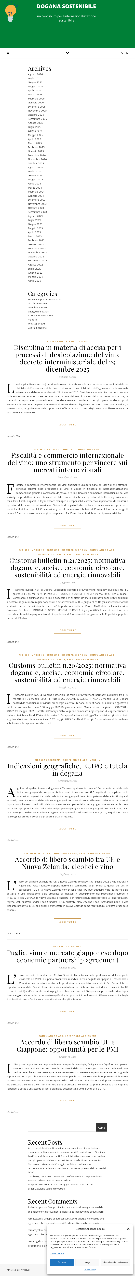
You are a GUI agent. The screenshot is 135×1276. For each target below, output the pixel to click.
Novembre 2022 (37, 252)
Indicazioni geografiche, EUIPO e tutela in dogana (68, 769)
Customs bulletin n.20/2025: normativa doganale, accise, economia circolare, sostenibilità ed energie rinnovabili (67, 672)
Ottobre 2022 (36, 256)
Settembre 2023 (37, 211)
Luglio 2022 (34, 268)
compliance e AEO (38, 307)
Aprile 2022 (34, 280)
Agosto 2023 (35, 216)
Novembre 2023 (37, 203)
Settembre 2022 (37, 260)
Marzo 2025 (35, 143)
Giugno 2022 (35, 272)
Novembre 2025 (37, 110)
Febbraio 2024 (36, 191)
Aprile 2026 (34, 90)
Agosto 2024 (35, 167)
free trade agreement (40, 315)
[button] (128, 1229)
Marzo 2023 (35, 236)
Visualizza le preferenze (115, 1262)
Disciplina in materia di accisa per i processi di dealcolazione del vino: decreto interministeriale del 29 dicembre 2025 (67, 358)
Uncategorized (36, 323)
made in (32, 319)
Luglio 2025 (34, 126)
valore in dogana (37, 327)
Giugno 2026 (35, 82)
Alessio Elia (13, 436)
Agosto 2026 (35, 74)
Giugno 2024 (35, 175)
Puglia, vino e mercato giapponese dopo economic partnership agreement (67, 956)
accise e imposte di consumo (44, 299)
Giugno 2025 (35, 130)
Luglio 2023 (34, 220)
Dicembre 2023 (37, 199)
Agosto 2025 (35, 122)
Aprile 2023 (34, 232)
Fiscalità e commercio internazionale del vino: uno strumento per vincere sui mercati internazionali (68, 462)
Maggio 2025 (35, 135)
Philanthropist (36, 1207)
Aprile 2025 (34, 139)
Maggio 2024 (35, 179)
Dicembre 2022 (37, 248)
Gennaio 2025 (36, 151)
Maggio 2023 (35, 228)
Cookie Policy (90, 1269)
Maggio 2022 (35, 276)
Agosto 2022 (35, 264)
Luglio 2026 (34, 78)
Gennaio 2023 (36, 244)
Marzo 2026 (35, 94)
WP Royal (25, 1269)
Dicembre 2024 (37, 155)
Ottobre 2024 (36, 163)
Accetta (62, 1262)
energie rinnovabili (38, 311)
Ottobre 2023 (36, 208)
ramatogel (34, 1218)
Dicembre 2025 (37, 106)
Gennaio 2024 (36, 195)
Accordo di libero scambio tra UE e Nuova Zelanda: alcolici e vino (67, 863)
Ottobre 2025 (36, 114)
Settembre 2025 (37, 118)
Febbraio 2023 (36, 240)
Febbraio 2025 (36, 147)
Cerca (101, 1127)
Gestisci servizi (57, 1253)
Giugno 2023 (35, 224)
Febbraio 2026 (36, 98)
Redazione (13, 536)
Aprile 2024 (34, 183)
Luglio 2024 (34, 171)
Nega (87, 1262)
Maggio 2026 (35, 86)
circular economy (37, 303)
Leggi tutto (67, 424)
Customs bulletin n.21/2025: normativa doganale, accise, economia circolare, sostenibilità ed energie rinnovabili (67, 567)
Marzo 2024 (35, 187)
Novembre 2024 (37, 159)
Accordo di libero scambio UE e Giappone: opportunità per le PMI (68, 1045)
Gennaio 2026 (36, 102)
